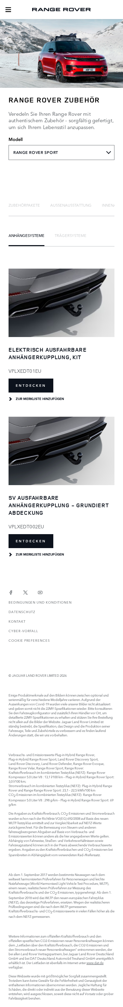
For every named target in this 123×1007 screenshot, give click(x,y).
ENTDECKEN (31, 385)
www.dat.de (95, 962)
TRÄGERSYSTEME (70, 235)
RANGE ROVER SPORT (35, 152)
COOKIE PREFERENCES (29, 640)
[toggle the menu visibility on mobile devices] (8, 9)
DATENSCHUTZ (22, 611)
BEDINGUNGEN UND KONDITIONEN (40, 602)
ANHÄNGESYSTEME (26, 235)
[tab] (24, 205)
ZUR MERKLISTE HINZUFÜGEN (40, 399)
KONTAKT (17, 621)
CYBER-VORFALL (23, 630)
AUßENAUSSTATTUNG (71, 205)
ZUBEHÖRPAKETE (24, 205)
